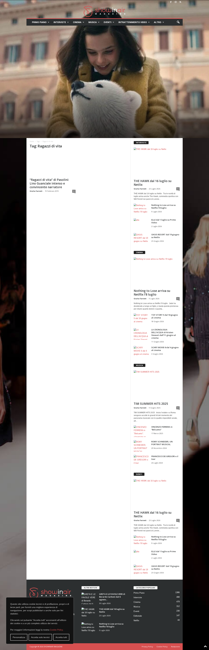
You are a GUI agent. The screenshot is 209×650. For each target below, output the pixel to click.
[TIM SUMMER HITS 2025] (157, 385)
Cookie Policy (56, 630)
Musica (92, 22)
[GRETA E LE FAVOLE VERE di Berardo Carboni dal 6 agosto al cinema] (89, 598)
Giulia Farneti (36, 191)
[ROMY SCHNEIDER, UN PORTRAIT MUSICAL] (141, 446)
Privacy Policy (147, 646)
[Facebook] (171, 2)
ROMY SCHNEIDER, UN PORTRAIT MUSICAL (162, 443)
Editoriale (138, 616)
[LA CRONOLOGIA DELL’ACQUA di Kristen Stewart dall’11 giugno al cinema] (141, 334)
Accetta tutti (61, 637)
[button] (178, 22)
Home (32, 141)
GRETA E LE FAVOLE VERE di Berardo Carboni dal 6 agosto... (112, 597)
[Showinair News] (104, 11)
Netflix (136, 620)
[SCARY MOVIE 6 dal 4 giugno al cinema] (141, 352)
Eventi (107, 22)
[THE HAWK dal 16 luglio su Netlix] (157, 162)
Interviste (60, 22)
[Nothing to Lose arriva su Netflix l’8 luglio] (141, 209)
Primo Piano (39, 22)
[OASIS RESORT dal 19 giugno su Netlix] (141, 239)
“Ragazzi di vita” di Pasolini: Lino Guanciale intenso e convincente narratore (49, 183)
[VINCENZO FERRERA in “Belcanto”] (141, 431)
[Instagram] (175, 2)
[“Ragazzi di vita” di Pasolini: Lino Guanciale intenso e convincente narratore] (53, 164)
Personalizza (19, 637)
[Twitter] (180, 2)
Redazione (175, 646)
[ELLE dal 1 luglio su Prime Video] (141, 224)
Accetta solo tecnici (40, 637)
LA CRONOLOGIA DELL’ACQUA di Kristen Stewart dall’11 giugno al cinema (163, 333)
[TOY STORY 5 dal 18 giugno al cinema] (141, 319)
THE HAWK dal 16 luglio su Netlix (153, 183)
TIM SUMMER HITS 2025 (151, 404)
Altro (157, 22)
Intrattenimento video (132, 22)
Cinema (77, 22)
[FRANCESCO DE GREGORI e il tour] (141, 460)
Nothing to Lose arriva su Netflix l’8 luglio (163, 206)
